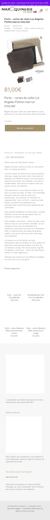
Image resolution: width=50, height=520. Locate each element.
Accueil (7, 26)
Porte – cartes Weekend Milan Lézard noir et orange (35, 330)
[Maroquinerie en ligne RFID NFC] (19, 9)
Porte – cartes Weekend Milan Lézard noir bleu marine (14, 330)
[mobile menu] (46, 9)
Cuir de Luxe (30, 153)
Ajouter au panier (25, 128)
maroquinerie (12, 259)
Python (39, 153)
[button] (41, 37)
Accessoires (17, 28)
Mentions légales (14, 508)
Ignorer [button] (35, 8)
